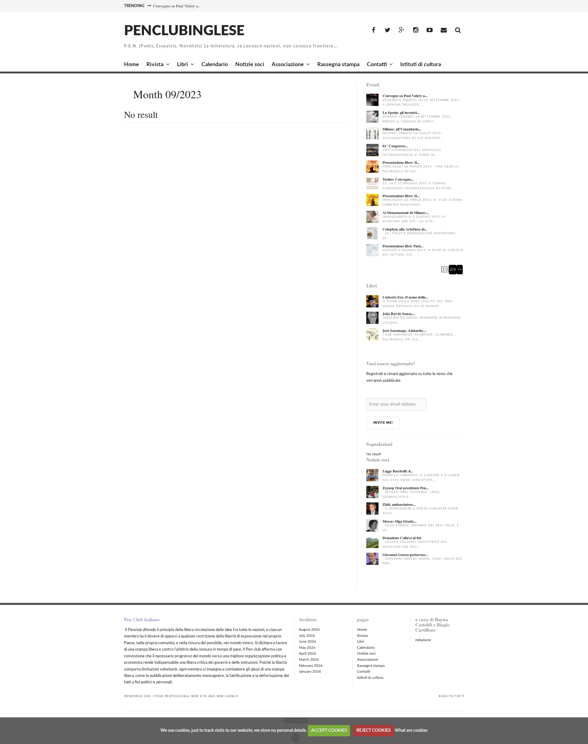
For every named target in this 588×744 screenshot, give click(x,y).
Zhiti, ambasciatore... (399, 504)
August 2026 (309, 629)
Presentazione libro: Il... (401, 162)
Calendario (215, 64)
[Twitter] (387, 30)
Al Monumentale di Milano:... (406, 212)
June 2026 (307, 641)
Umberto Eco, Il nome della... (405, 297)
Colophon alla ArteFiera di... (405, 229)
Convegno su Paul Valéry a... (177, 6)
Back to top (450, 696)
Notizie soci (249, 64)
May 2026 (307, 647)
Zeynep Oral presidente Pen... (406, 487)
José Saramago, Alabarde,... (404, 330)
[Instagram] (415, 30)
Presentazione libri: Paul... (403, 246)
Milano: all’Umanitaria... (402, 129)
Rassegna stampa (338, 64)
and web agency (223, 696)
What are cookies (411, 730)
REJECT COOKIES (373, 730)
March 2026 (309, 659)
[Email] (444, 30)
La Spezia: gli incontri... (401, 112)
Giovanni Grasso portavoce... (405, 554)
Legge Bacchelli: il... (398, 471)
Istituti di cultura (420, 64)
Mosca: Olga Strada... (400, 521)
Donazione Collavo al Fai (402, 537)
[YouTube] (430, 30)
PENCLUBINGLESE (184, 31)
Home (131, 64)
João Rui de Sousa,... (399, 313)
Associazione (288, 64)
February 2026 (310, 665)
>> (460, 269)
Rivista (155, 64)
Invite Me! (383, 422)
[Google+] (401, 30)
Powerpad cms (137, 696)
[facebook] (373, 30)
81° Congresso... (395, 145)
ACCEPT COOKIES (329, 730)
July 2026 (307, 635)
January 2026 (310, 671)
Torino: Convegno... (398, 179)
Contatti (377, 64)
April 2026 (307, 653)
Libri (182, 64)
